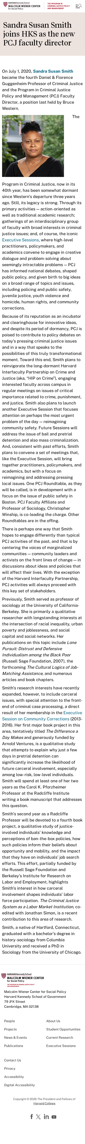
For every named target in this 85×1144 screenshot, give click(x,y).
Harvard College (44, 1103)
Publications (13, 1046)
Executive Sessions (20, 239)
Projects (10, 1029)
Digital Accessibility (19, 1085)
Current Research (59, 1038)
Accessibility (14, 1077)
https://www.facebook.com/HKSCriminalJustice (32, 1117)
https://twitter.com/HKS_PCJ (39, 1117)
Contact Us (12, 1060)
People (9, 1021)
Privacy (9, 1068)
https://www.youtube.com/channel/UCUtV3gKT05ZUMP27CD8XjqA (54, 1117)
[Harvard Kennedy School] (28, 6)
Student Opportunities (63, 1029)
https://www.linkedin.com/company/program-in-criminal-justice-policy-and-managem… (47, 1117)
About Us (53, 1021)
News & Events (15, 1038)
